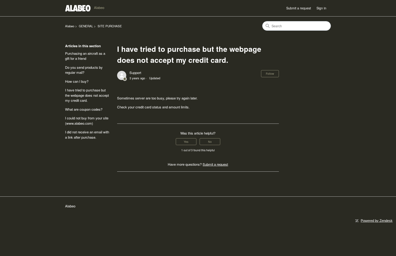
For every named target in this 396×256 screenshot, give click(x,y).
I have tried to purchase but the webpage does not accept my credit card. (87, 95)
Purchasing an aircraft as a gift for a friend (85, 56)
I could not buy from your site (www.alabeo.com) (86, 121)
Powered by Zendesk (377, 221)
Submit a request (298, 8)
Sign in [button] (321, 8)
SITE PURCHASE (110, 26)
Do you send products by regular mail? (84, 70)
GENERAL (86, 26)
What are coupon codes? (83, 109)
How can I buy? (76, 81)
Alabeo (69, 26)
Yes (186, 141)
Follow (270, 73)
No (210, 141)
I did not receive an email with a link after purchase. (87, 134)
